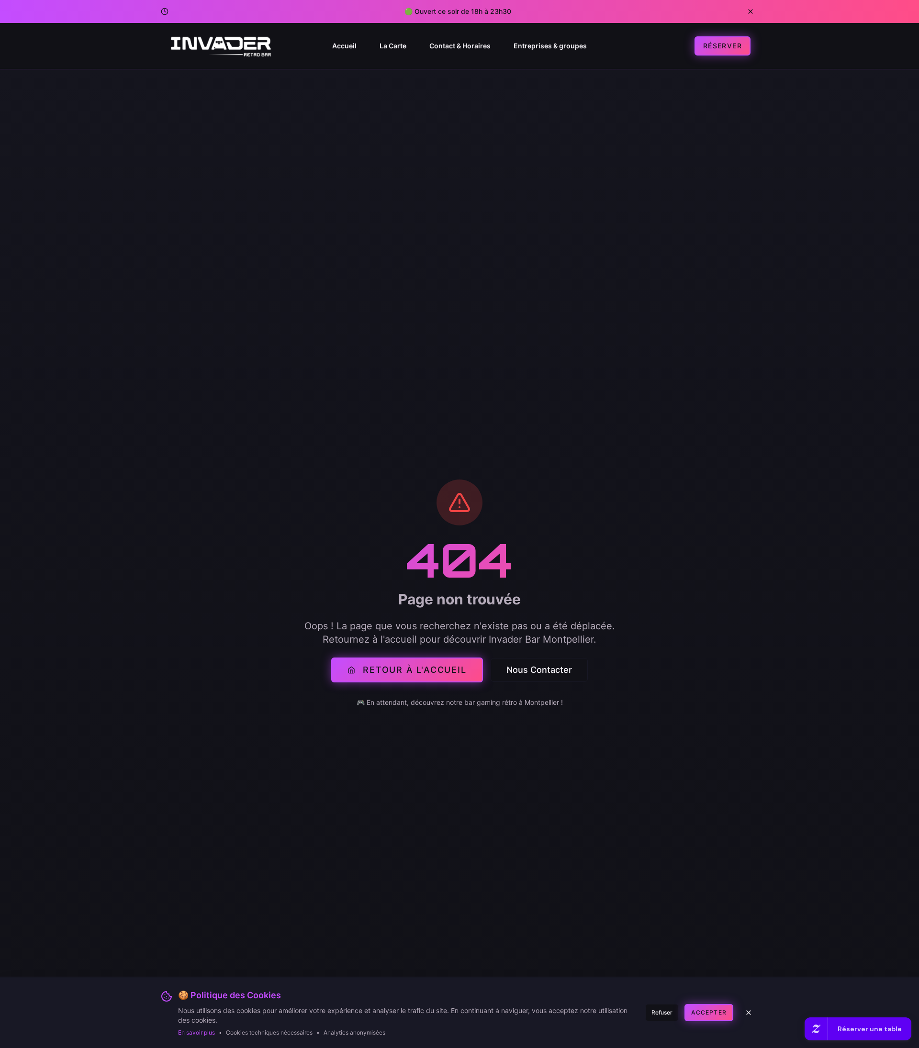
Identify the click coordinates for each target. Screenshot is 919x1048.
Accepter (709, 1012)
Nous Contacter (539, 670)
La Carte (393, 46)
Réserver (722, 46)
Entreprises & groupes (550, 46)
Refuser (661, 1012)
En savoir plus (196, 1032)
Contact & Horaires (460, 46)
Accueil (344, 46)
